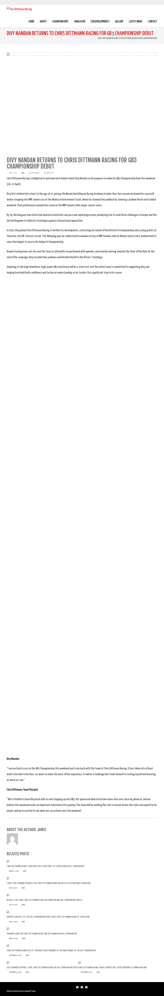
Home (100, 38)
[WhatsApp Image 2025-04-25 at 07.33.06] (82, 338)
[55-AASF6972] (82, 576)
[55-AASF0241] (82, 457)
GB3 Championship (34, 173)
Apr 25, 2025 (13, 173)
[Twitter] (153, 2)
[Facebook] (149, 2)
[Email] (156, 2)
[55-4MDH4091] (82, 695)
